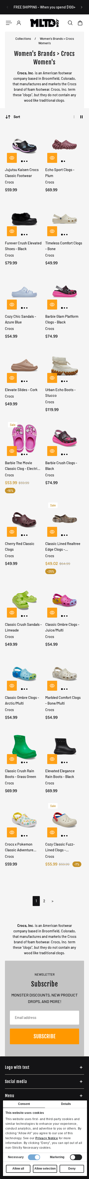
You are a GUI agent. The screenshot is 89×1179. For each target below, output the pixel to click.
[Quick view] (12, 158)
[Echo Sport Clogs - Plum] (64, 145)
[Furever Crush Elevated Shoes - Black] (24, 218)
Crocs (9, 182)
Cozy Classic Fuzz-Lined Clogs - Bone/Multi (60, 847)
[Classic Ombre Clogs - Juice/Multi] (64, 600)
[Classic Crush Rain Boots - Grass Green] (24, 746)
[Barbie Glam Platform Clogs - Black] (64, 292)
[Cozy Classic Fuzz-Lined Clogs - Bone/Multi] (64, 819)
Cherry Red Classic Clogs (19, 546)
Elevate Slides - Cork (21, 389)
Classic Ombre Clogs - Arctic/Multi (22, 700)
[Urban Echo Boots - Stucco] (64, 365)
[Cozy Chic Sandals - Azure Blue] (24, 292)
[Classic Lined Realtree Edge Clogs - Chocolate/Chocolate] (64, 519)
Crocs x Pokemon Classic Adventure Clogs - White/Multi (20, 847)
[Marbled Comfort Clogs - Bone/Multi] (64, 673)
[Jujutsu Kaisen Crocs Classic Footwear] (24, 145)
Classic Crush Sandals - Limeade (23, 627)
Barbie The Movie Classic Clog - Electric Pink (22, 465)
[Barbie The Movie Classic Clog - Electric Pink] (24, 438)
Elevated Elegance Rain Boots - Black (60, 774)
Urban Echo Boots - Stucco (60, 392)
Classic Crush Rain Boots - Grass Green (20, 774)
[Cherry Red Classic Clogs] (24, 519)
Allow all (18, 1168)
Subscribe (44, 1036)
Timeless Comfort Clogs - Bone (63, 246)
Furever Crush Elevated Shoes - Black (23, 246)
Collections (23, 39)
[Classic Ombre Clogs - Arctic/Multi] (24, 673)
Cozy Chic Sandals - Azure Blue (20, 319)
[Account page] (19, 22)
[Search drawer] (70, 22)
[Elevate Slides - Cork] (24, 365)
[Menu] (9, 23)
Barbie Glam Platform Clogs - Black (61, 319)
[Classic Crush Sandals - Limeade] (24, 600)
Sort (17, 117)
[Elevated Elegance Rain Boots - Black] (64, 746)
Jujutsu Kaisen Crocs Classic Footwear (22, 172)
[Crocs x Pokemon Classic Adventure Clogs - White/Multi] (24, 819)
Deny (72, 1168)
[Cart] (80, 22)
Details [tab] (66, 1104)
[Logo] (44, 22)
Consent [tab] (24, 1104)
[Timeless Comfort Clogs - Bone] (64, 218)
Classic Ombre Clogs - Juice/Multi (62, 627)
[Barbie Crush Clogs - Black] (64, 438)
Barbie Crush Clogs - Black (61, 465)
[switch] (76, 1157)
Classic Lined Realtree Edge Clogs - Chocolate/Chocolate (62, 546)
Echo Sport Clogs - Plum (59, 172)
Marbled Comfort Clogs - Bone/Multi (63, 700)
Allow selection (45, 1168)
